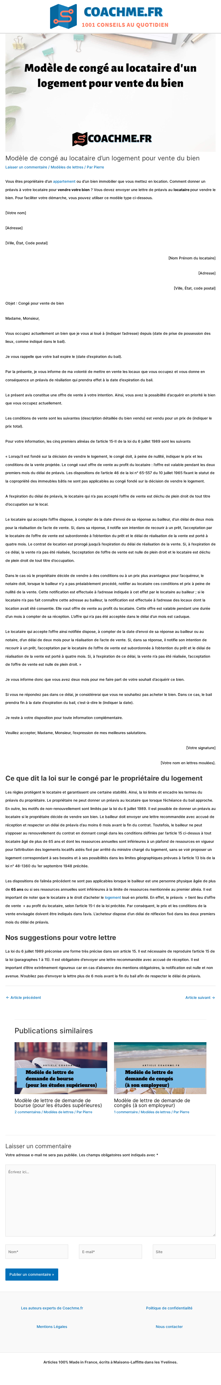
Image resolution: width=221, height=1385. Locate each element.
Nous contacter (169, 1326)
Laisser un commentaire (26, 167)
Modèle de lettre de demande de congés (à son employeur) (152, 1102)
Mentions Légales (52, 1326)
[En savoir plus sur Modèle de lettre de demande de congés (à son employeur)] (160, 1068)
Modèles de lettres (67, 167)
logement (113, 897)
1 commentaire (126, 1112)
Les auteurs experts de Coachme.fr (52, 1308)
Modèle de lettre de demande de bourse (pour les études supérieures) (58, 1102)
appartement (64, 181)
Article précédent (23, 997)
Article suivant (200, 997)
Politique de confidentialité (169, 1308)
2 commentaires (28, 1112)
